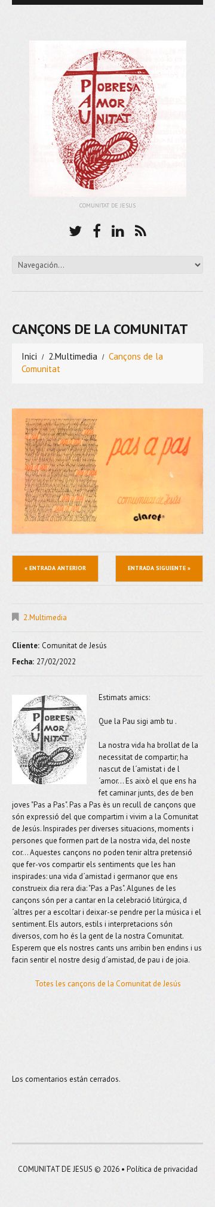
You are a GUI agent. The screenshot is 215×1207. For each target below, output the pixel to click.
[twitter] (75, 229)
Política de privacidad (162, 1169)
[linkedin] (118, 229)
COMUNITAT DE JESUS (55, 1169)
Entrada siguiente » (159, 568)
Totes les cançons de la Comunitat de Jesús (108, 984)
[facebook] (97, 229)
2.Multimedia (72, 356)
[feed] (140, 229)
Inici (29, 356)
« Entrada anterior (55, 568)
